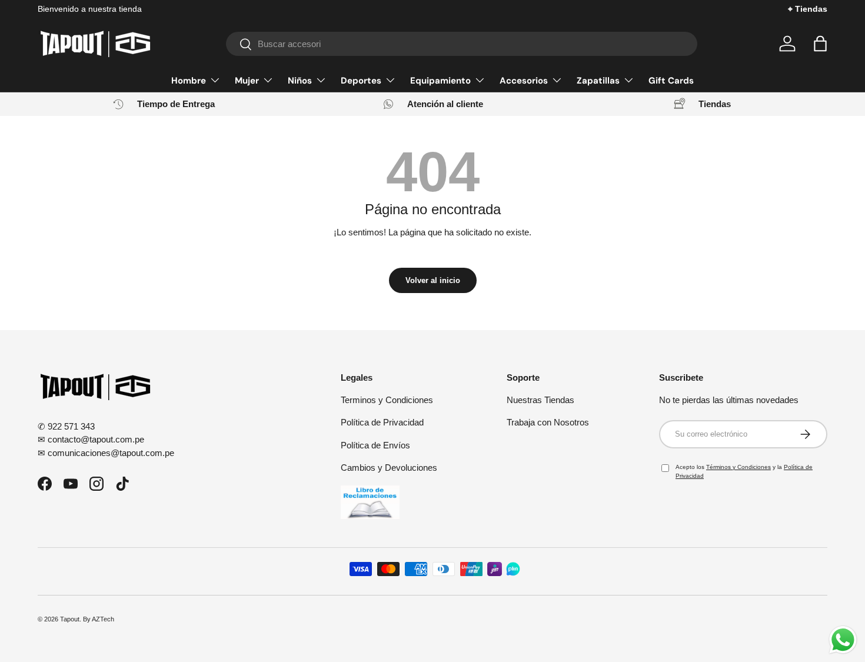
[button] (820, 43)
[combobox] (461, 44)
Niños (300, 81)
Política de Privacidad (382, 422)
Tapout (69, 619)
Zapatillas (598, 81)
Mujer (247, 81)
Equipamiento (440, 81)
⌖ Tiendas (807, 9)
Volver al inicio (432, 280)
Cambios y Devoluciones (389, 468)
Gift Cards (671, 81)
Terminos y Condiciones (387, 400)
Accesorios (524, 81)
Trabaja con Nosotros (548, 422)
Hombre (188, 81)
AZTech (103, 619)
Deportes (361, 81)
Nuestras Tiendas (540, 400)
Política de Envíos (375, 445)
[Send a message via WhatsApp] (843, 640)
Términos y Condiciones (738, 467)
